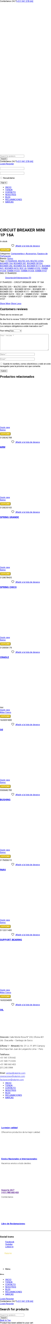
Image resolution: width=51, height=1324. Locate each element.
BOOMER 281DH (34, 263)
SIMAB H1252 (33, 268)
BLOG (7, 1093)
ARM (2, 447)
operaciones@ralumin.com (12, 1076)
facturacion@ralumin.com (12, 1079)
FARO (3, 869)
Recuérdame (9, 178)
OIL (2, 1009)
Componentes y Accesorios (23, 253)
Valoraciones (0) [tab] (23, 278)
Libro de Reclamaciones (13, 1223)
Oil (1, 729)
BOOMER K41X (12, 268)
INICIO (8, 1083)
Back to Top (5, 1320)
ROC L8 (22, 268)
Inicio (2, 206)
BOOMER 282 (6, 266)
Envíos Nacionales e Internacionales (19, 1159)
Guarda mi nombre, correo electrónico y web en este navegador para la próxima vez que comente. (25, 365)
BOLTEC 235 (23, 261)
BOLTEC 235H (36, 261)
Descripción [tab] (10, 278)
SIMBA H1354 (27, 271)
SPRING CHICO (8, 587)
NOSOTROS (10, 1090)
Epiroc (10, 258)
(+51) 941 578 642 (24, 161)
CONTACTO (10, 1088)
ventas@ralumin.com (15, 1073)
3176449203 (11, 261)
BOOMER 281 (19, 263)
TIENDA (8, 1085)
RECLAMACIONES (13, 1095)
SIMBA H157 (41, 271)
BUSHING (5, 799)
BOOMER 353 (19, 266)
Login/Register (7, 164)
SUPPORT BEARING (11, 939)
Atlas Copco (5, 712)
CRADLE (4, 657)
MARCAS (9, 1097)
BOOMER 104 (6, 263)
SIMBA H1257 (13, 271)
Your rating (5, 330)
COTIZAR (5, 250)
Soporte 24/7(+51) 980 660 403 (10, 1191)
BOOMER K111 (34, 266)
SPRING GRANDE (9, 517)
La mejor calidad (9, 1127)
